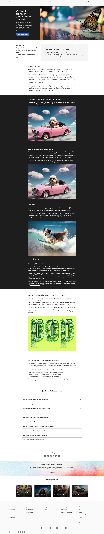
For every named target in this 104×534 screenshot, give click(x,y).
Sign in (92, 1)
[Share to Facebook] (45, 456)
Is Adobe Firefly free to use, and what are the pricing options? (37, 408)
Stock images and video (12, 517)
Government (45, 509)
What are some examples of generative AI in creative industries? (37, 404)
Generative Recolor (35, 285)
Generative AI (31, 69)
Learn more (52, 472)
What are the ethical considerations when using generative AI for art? (38, 421)
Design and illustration (12, 509)
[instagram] (20, 532)
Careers (80, 509)
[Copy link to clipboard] (59, 456)
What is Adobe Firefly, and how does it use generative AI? (36, 417)
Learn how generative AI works (35, 82)
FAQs (17, 57)
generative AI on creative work (54, 88)
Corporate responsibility (82, 514)
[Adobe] (11, 2)
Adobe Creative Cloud (16, 4)
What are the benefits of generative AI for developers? (35, 435)
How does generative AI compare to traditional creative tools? (37, 399)
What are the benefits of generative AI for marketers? (35, 439)
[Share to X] (48, 456)
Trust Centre (80, 519)
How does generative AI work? (30, 413)
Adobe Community (64, 509)
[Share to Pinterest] (53, 456)
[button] (88, 2)
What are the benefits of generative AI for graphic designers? (36, 430)
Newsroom (80, 512)
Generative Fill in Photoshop (59, 208)
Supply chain (80, 517)
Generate (32, 1)
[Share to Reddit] (56, 456)
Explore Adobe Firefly (22, 34)
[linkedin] (24, 532)
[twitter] (22, 532)
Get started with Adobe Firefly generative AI (25, 54)
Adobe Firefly (26, 1)
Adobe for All (80, 522)
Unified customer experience (30, 509)
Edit (38, 1)
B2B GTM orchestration (29, 512)
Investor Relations (81, 515)
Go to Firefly (83, 1)
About (79, 507)
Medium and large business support (66, 512)
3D (9, 514)
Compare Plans (49, 1)
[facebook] (18, 532)
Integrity (80, 520)
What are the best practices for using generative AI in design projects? (38, 426)
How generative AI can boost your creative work (26, 47)
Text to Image (40, 365)
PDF (9, 512)
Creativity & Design (18, 1)
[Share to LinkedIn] (51, 456)
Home (10, 4)
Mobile (43, 1)
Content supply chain (29, 507)
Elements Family (11, 515)
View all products (11, 519)
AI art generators (35, 302)
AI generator (42, 270)
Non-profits (45, 507)
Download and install (64, 507)
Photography (10, 507)
